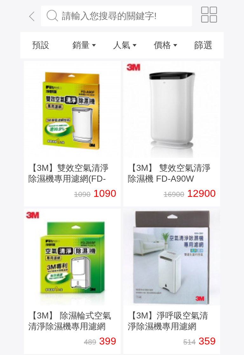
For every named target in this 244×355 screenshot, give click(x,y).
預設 (40, 45)
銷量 (81, 45)
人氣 (121, 45)
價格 (162, 45)
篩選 (203, 45)
